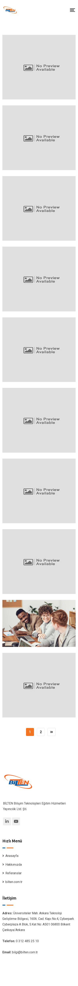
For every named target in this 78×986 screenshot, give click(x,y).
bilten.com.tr (13, 882)
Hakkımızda (13, 864)
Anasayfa (11, 856)
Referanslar (13, 873)
